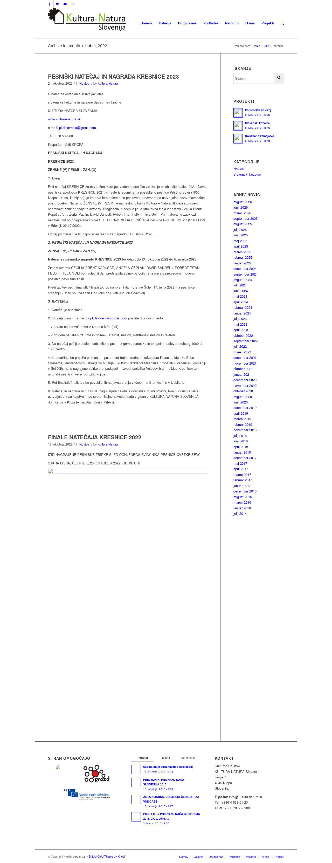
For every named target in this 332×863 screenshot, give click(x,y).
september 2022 (245, 340)
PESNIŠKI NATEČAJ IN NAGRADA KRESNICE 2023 (113, 76)
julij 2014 (240, 513)
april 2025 (240, 246)
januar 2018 (242, 452)
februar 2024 (242, 307)
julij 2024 (240, 285)
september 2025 (245, 218)
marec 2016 (242, 502)
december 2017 (245, 457)
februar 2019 (242, 424)
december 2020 (245, 379)
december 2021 (245, 357)
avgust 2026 (242, 201)
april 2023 (240, 329)
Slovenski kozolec (247, 174)
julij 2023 (240, 318)
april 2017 (240, 468)
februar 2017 (242, 479)
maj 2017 (240, 463)
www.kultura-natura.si (64, 119)
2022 (267, 46)
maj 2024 (240, 296)
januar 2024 (242, 313)
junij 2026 (240, 207)
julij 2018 (240, 435)
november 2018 (245, 429)
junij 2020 (240, 402)
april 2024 (240, 301)
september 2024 (245, 274)
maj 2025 (240, 240)
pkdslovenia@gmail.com (77, 127)
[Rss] (73, 4)
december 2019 (245, 407)
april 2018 (240, 446)
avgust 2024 (242, 279)
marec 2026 (242, 212)
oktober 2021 (243, 368)
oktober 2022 (243, 335)
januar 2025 (242, 263)
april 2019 (240, 413)
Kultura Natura (108, 83)
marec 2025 (242, 251)
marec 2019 (242, 418)
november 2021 (245, 363)
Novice (84, 83)
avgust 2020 (242, 396)
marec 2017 (242, 474)
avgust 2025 (242, 223)
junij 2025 (240, 234)
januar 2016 (242, 507)
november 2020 (245, 385)
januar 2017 (242, 485)
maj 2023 (240, 324)
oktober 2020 (243, 390)
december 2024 (245, 268)
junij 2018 (240, 441)
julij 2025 (240, 229)
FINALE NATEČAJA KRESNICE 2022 (94, 437)
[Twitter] (57, 4)
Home (256, 46)
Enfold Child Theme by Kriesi (107, 856)
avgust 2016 (242, 496)
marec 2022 (242, 352)
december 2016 (245, 491)
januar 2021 (242, 374)
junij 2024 (240, 290)
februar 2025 (242, 257)
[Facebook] (49, 4)
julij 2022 (240, 346)
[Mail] (65, 4)
